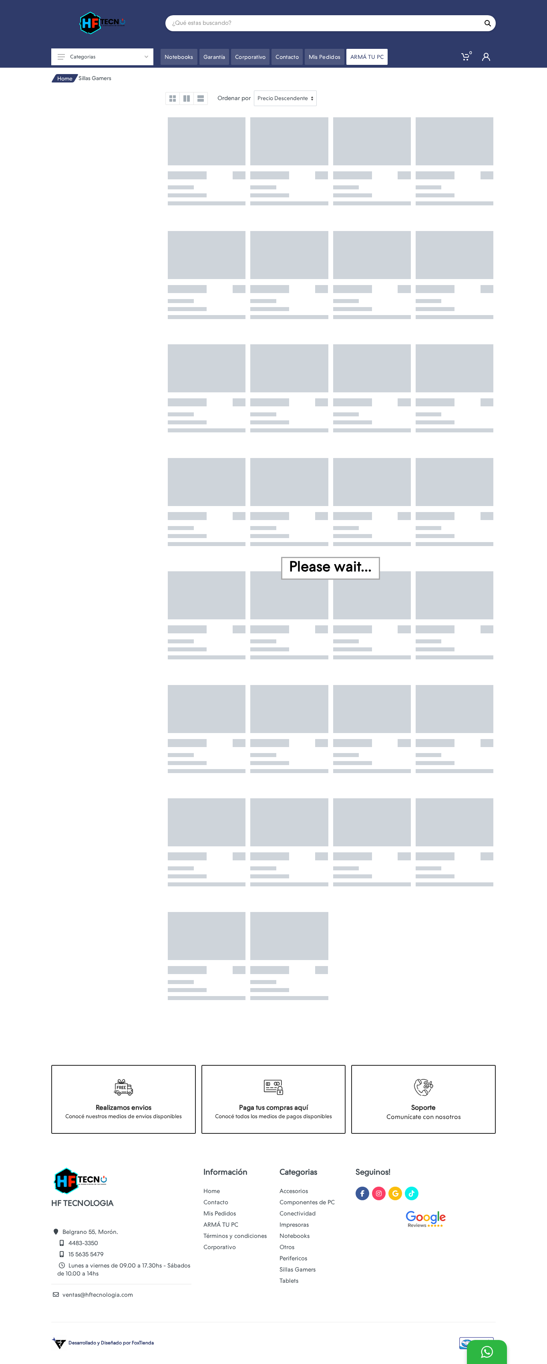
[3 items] (186, 98)
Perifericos (293, 1258)
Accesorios (294, 1191)
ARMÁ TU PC (220, 1224)
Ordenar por (234, 98)
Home (64, 78)
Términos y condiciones (235, 1236)
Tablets (289, 1281)
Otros (287, 1247)
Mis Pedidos (219, 1213)
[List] (200, 98)
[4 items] (172, 98)
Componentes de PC (307, 1202)
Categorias (82, 57)
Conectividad (298, 1213)
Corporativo (219, 1247)
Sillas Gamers (298, 1269)
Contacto (215, 1202)
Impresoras (294, 1224)
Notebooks (295, 1236)
